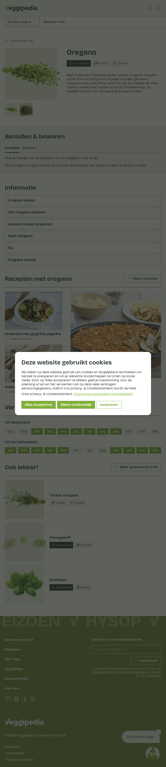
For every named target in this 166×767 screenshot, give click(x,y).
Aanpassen (109, 405)
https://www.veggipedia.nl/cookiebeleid (103, 394)
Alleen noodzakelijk (76, 405)
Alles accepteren (38, 405)
